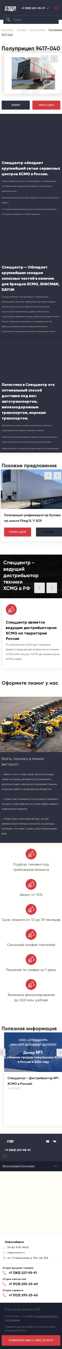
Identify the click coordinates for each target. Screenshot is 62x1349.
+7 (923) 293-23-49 (23, 1284)
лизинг (49, 532)
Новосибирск (47, 8)
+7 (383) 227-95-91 (33, 8)
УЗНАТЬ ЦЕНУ (46, 105)
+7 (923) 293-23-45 (23, 1295)
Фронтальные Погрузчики (18, 1165)
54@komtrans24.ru (16, 1252)
